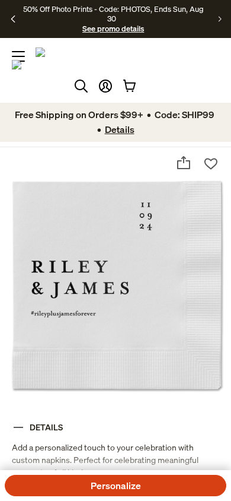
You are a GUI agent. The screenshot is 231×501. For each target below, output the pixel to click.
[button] (105, 86)
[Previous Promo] (13, 19)
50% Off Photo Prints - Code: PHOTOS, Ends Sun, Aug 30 (113, 14)
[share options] (183, 162)
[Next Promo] (220, 19)
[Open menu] (18, 56)
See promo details (113, 28)
